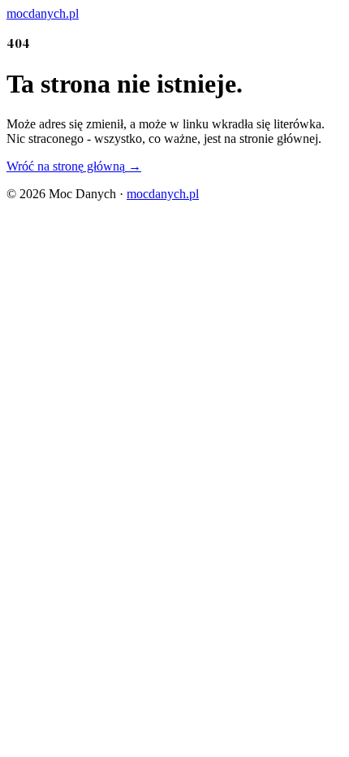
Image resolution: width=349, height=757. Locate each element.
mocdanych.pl (163, 194)
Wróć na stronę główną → (73, 166)
